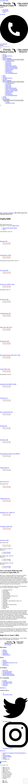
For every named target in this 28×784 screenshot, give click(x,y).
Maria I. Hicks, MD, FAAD (6, 327)
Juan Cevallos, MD (4, 270)
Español (1, 7)
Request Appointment (7, 671)
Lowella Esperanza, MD (5, 313)
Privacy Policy (6, 665)
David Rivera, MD (4, 439)
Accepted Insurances (7, 672)
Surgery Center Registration (9, 675)
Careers (4, 12)
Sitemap (4, 757)
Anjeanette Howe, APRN (5, 255)
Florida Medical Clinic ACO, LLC (10, 662)
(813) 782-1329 (7, 272)
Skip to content (3, 761)
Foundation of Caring (7, 681)
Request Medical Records (8, 674)
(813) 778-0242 (7, 559)
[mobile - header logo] (14, 6)
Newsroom (5, 684)
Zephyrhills (10, 212)
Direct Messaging (6, 755)
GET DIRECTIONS (14, 225)
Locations (5, 212)
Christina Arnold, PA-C (5, 498)
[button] (0, 762)
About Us (5, 661)
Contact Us (5, 685)
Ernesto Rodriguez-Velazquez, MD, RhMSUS (10, 453)
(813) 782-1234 (7, 385)
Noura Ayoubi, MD (4, 299)
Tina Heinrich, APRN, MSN (6, 526)
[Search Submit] (0, 48)
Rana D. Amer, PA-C (4, 481)
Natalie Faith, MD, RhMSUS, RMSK (8, 384)
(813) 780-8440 (7, 644)
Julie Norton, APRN (4, 540)
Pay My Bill (5, 9)
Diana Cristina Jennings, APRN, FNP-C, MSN (10, 355)
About (4, 229)
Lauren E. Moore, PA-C (5, 369)
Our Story (5, 663)
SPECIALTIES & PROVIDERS (10, 228)
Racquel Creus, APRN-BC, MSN (7, 284)
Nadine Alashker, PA (4, 467)
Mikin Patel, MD (3, 241)
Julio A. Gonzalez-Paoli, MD (6, 412)
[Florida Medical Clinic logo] (14, 52)
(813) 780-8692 (7, 242)
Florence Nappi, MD (4, 341)
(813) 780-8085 (7, 301)
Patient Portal (5, 10)
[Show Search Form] (0, 105)
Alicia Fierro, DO (4, 398)
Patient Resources (6, 654)
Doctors (4, 650)
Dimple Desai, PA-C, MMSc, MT (7, 512)
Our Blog (5, 680)
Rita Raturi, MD (3, 425)
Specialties (5, 651)
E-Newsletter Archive (7, 683)
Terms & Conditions (7, 756)
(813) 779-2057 (7, 552)
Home (1, 212)
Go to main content (4, 0)
